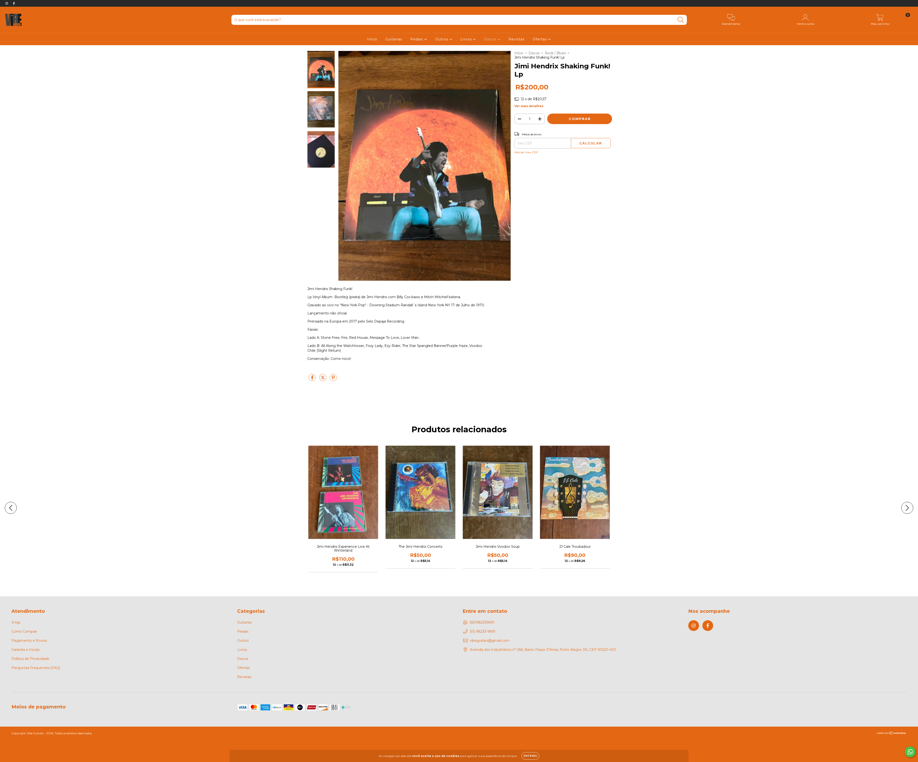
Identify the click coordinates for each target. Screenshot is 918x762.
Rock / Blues (555, 53)
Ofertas (540, 39)
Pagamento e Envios (29, 640)
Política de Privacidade (30, 659)
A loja (15, 622)
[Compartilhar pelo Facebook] (313, 380)
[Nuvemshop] (892, 733)
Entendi (530, 755)
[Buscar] (680, 20)
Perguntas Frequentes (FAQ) (35, 668)
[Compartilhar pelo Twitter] (323, 380)
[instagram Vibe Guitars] (7, 3)
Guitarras (393, 39)
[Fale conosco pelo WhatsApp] (910, 751)
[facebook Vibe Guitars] (14, 3)
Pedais (417, 39)
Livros (466, 39)
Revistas (516, 39)
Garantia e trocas (25, 649)
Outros (442, 39)
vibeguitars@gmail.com (489, 640)
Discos (490, 39)
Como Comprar (24, 631)
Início (372, 39)
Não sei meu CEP (526, 152)
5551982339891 (482, 622)
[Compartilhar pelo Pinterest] (333, 380)
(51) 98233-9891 (483, 631)
